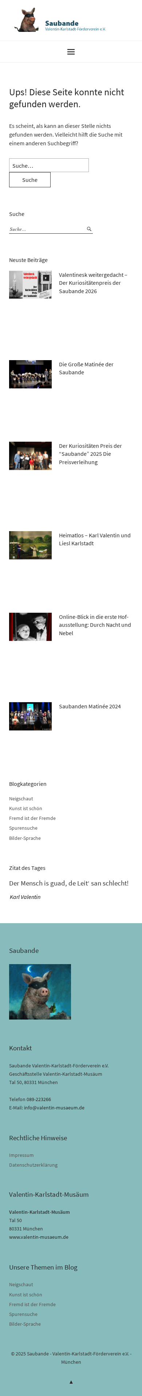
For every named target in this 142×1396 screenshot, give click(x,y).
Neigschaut (21, 798)
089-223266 (39, 1099)
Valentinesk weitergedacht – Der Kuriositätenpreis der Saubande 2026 (93, 283)
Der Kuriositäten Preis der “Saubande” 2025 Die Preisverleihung (90, 454)
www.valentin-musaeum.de (38, 1237)
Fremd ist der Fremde (32, 818)
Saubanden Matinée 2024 (90, 706)
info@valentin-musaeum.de (54, 1107)
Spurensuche (23, 828)
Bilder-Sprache (25, 838)
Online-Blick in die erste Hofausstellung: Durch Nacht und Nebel (95, 625)
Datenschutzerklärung (33, 1165)
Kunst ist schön (25, 808)
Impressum (21, 1155)
